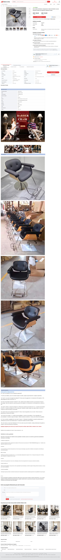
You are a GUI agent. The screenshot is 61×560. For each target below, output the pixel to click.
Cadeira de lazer (18, 541)
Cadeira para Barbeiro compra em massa (50, 549)
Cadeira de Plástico (41, 549)
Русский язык (23, 554)
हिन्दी (41, 554)
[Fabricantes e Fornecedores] (5, 2)
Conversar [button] (53, 74)
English (11, 554)
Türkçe (46, 554)
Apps (54, 4)
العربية (34, 554)
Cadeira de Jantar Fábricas (27, 549)
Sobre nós (15, 553)
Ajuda (50, 4)
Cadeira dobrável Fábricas (19, 549)
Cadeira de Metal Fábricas (11, 549)
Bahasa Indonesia (53, 554)
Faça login (34, 61)
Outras (31, 541)
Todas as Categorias (4, 4)
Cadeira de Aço (35, 549)
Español (14, 554)
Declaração (18, 553)
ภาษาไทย (44, 554)
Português (16, 554)
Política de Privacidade (28, 553)
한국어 (37, 554)
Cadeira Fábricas (3, 549)
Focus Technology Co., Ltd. (29, 556)
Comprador (45, 4)
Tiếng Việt (49, 554)
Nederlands (32, 554)
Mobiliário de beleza (3, 541)
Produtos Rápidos (41, 553)
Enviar (7, 499)
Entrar (59, 2)
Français (20, 554)
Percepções (45, 553)
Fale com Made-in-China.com (35, 553)
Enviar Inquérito (53, 72)
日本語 (39, 554)
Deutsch (29, 554)
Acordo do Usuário (23, 553)
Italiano (26, 554)
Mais (1, 550)
